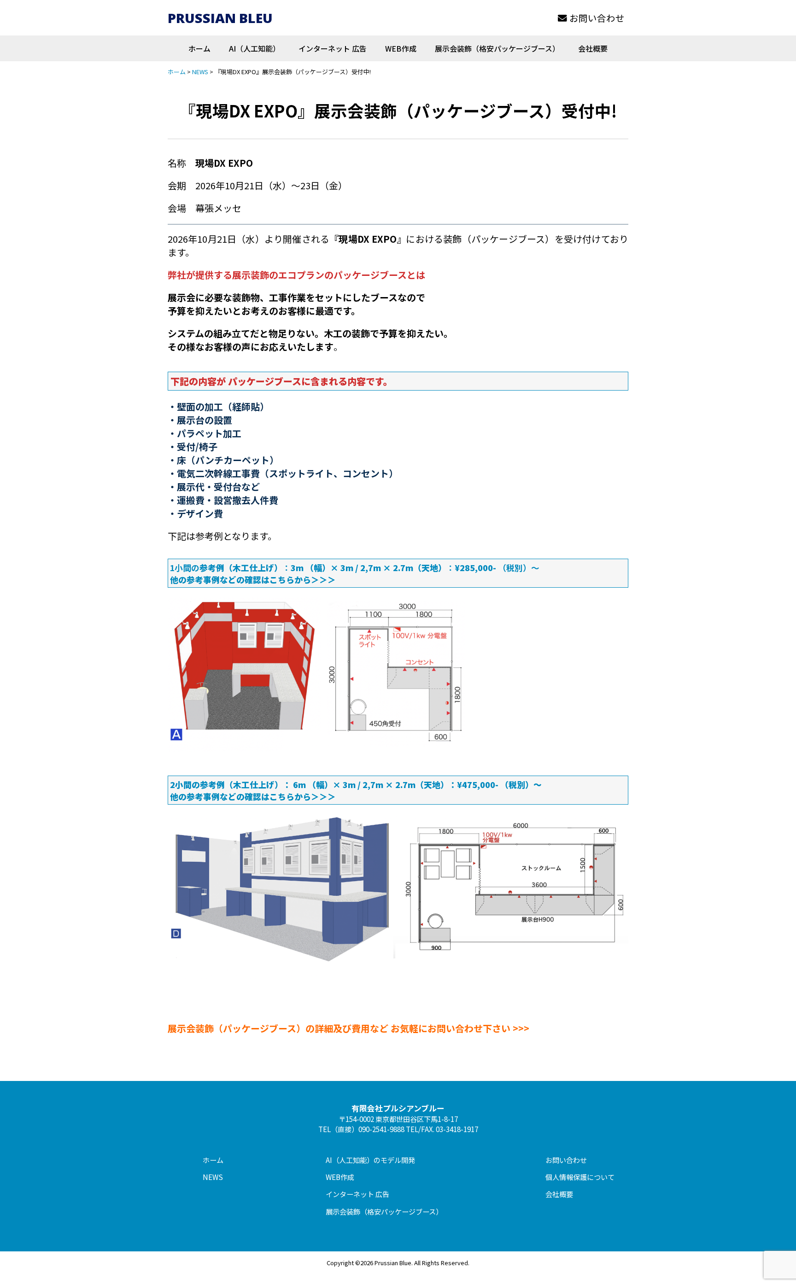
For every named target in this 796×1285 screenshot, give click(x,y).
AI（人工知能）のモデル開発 (370, 1160)
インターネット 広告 (332, 48)
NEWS (213, 1177)
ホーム (199, 48)
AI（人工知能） (254, 48)
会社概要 (593, 48)
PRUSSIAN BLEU (220, 18)
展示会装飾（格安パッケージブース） (497, 48)
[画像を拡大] (452, 608)
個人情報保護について (580, 1177)
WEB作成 (400, 48)
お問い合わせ (597, 17)
